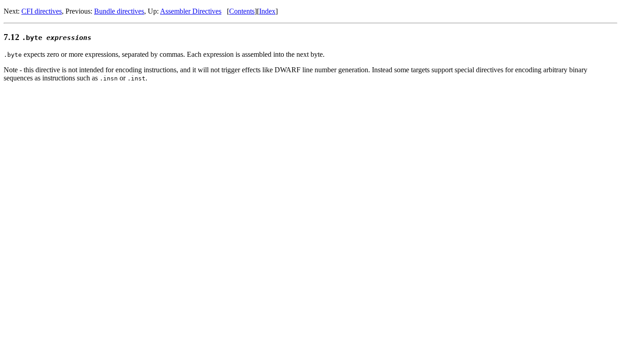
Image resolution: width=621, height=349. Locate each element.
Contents (242, 11)
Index (267, 11)
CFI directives (41, 11)
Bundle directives (119, 11)
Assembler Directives (190, 11)
